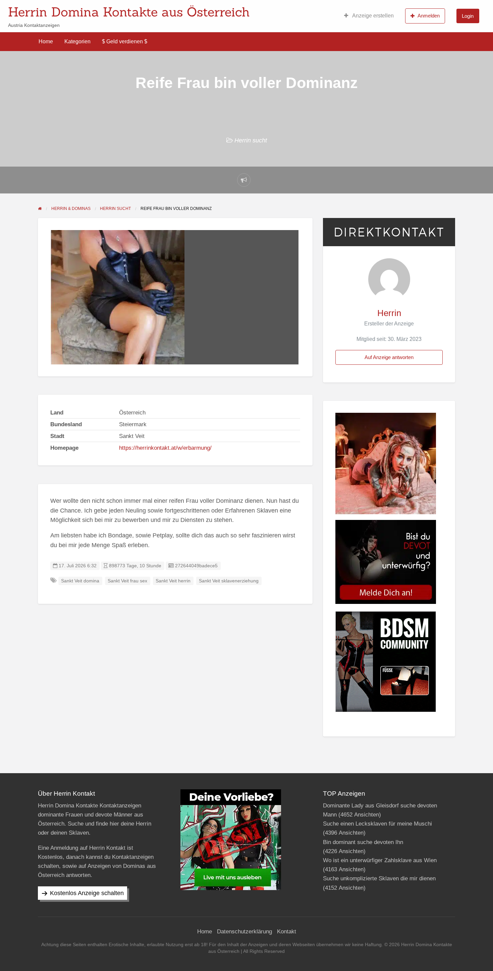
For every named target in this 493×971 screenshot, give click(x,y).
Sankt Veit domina (80, 580)
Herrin (389, 313)
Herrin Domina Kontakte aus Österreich (129, 12)
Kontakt (286, 931)
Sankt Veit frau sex (127, 580)
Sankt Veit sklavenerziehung (229, 580)
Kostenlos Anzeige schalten (87, 893)
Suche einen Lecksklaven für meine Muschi (377, 824)
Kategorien (77, 41)
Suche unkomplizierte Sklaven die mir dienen (379, 878)
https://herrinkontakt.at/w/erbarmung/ (165, 448)
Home (46, 41)
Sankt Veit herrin (173, 580)
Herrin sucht (250, 140)
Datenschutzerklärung (244, 931)
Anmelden (429, 15)
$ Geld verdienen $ (124, 41)
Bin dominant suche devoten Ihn (363, 842)
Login (468, 16)
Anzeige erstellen (372, 15)
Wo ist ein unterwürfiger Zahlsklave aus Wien (380, 860)
